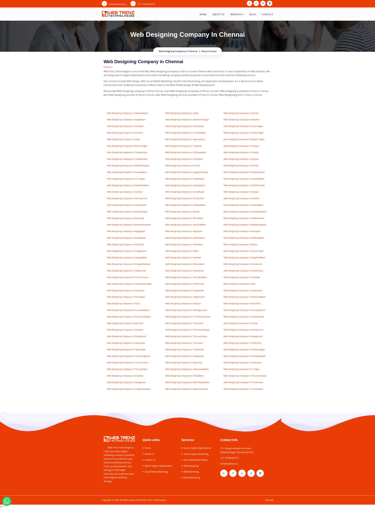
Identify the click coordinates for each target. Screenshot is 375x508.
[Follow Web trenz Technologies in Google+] (223, 473)
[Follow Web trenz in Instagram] (256, 3)
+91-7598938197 (229, 457)
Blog (252, 14)
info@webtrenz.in (229, 463)
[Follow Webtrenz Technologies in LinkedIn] (260, 473)
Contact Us (150, 459)
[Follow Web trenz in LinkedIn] (269, 3)
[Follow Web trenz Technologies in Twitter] (251, 473)
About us (218, 14)
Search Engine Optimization (158, 465)
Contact (267, 14)
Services (235, 14)
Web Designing (191, 465)
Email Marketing (192, 477)
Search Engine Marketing (196, 453)
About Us (149, 453)
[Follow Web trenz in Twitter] (263, 3)
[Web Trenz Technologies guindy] (119, 438)
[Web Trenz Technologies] (118, 13)
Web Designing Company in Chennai (187, 34)
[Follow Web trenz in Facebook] (249, 3)
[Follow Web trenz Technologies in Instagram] (242, 473)
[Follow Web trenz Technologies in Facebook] (233, 473)
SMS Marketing (191, 471)
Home (203, 14)
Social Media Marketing (156, 471)
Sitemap (269, 499)
